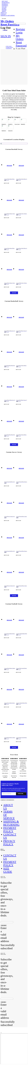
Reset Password (10, 24)
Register (20, 29)
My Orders (7, 21)
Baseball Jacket (4, 130)
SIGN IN (6, 36)
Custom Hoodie (11, 130)
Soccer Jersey (17, 124)
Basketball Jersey (23, 124)
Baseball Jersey (4, 124)
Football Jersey (11, 124)
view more (14, 292)
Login (19, 32)
